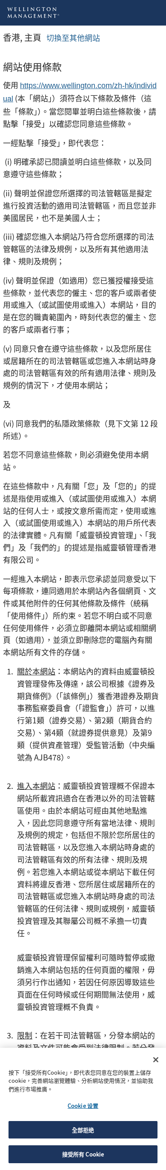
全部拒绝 (83, 1130)
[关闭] (155, 1059)
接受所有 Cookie (83, 1154)
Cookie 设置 (83, 1105)
